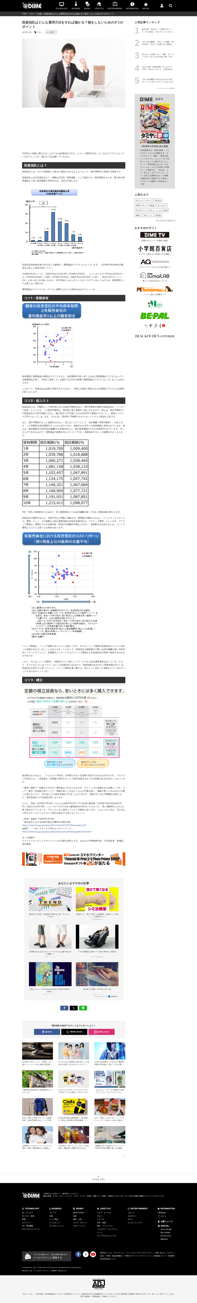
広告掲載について (159, 1256)
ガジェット (26, 1222)
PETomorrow (166, 1236)
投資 (40, 13)
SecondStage (166, 1229)
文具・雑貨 (101, 1222)
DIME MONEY (79, 1213)
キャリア (52, 1213)
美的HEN (164, 1239)
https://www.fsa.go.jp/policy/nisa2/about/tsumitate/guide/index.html (57, 831)
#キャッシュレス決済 (159, 210)
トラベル (100, 1219)
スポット (131, 1213)
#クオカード (141, 210)
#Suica (158, 200)
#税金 (152, 205)
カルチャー (132, 1216)
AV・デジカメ (27, 1213)
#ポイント (148, 215)
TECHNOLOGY (32, 1208)
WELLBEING (165, 1232)
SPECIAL (165, 1226)
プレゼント (162, 1216)
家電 (24, 1219)
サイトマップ (119, 1253)
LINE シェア (83, 1008)
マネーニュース (79, 1226)
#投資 (158, 215)
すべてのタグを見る (164, 220)
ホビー (130, 1219)
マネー (32, 13)
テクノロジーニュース (31, 1229)
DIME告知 (162, 1213)
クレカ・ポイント (80, 1222)
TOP (24, 13)
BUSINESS (56, 1208)
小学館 (107, 1256)
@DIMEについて (106, 1253)
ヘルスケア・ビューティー (107, 1229)
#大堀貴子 (51, 32)
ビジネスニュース (56, 1226)
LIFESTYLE (105, 1208)
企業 (51, 1216)
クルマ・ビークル (104, 1213)
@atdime (48, 1032)
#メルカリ (162, 205)
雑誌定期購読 (117, 1256)
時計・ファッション (105, 1226)
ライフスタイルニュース (106, 1236)
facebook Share (64, 1008)
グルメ (99, 1216)
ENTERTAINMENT (139, 1208)
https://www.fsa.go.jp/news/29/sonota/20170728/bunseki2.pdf (54, 825)
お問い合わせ (160, 1253)
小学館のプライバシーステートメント (137, 1256)
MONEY (80, 1208)
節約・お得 (77, 1219)
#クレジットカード (144, 200)
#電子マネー (141, 205)
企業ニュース (167, 1221)
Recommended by (101, 996)
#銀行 (138, 215)
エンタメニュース (135, 1222)
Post (74, 1008)
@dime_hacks (103, 1032)
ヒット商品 (53, 1219)
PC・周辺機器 (27, 1226)
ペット (99, 1232)
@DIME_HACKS (76, 1032)
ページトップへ (98, 1179)
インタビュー (54, 1222)
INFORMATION (168, 1208)
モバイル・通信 (28, 1216)
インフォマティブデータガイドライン (139, 1253)
